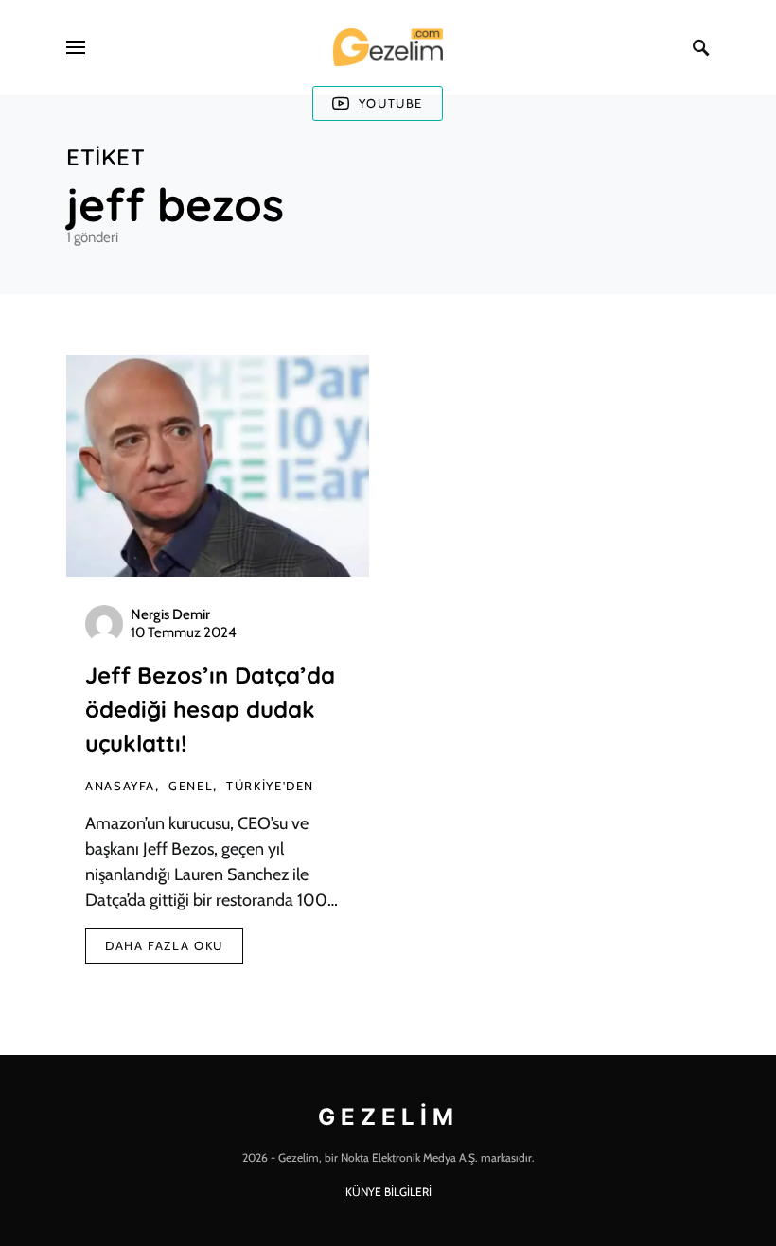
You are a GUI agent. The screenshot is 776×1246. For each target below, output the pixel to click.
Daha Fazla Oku (164, 945)
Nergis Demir (170, 614)
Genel (190, 785)
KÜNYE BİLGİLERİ (388, 1192)
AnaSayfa (120, 785)
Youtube (391, 103)
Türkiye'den (270, 785)
